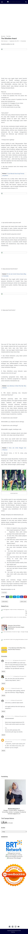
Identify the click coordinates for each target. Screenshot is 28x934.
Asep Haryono (8, 660)
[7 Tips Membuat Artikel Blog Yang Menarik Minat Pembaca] (4, 650)
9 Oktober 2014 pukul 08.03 (16, 700)
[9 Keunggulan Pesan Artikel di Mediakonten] (12, 610)
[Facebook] (7, 597)
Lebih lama (23, 601)
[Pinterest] (25, 597)
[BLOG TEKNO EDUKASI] (13, 2)
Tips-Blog (4, 592)
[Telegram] (14, 597)
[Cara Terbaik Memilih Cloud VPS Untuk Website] (13, 617)
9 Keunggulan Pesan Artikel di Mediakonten (26, 613)
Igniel (16, 932)
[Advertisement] (14, 19)
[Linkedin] (21, 597)
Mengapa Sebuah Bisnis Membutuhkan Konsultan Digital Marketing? (16, 627)
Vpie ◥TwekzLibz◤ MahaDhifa (13, 739)
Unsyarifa (7, 700)
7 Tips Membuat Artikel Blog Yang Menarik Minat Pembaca (16, 648)
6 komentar (23, 41)
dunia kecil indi (9, 676)
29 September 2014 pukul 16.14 (20, 676)
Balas (3, 671)
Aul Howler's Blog (9, 716)
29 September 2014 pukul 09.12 (19, 660)
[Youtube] (18, 927)
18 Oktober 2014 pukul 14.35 (20, 716)
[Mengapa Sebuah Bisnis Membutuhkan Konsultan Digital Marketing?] (4, 628)
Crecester (7, 688)
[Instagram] (15, 927)
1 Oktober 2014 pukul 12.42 (16, 688)
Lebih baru (4, 601)
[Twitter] (11, 597)
